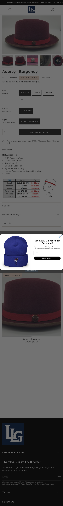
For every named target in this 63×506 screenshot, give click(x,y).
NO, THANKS (47, 263)
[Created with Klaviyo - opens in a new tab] (31, 271)
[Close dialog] (60, 236)
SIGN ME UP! (47, 258)
